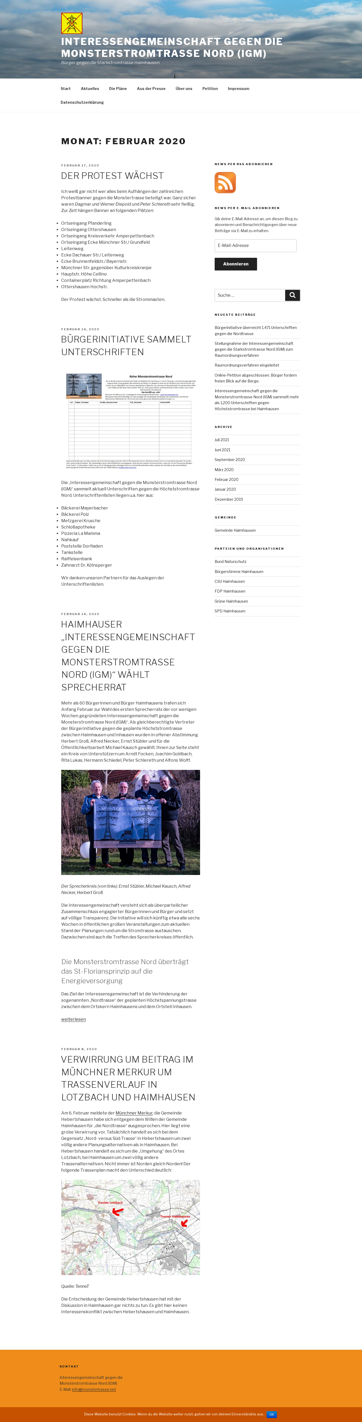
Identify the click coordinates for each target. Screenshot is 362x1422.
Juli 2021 (222, 439)
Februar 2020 (227, 479)
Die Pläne (118, 88)
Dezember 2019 (229, 499)
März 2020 (224, 469)
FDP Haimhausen (230, 591)
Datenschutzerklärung (82, 102)
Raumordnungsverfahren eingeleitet (247, 365)
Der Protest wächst (112, 175)
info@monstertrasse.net (94, 1389)
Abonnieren (236, 264)
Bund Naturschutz (230, 561)
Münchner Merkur (134, 1113)
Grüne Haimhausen (231, 601)
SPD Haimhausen (230, 611)
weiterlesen (73, 1019)
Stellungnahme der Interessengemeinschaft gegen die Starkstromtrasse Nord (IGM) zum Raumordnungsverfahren (254, 349)
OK (272, 1414)
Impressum (238, 88)
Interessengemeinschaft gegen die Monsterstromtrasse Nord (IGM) (172, 47)
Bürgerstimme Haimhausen (239, 571)
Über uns (184, 88)
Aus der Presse (151, 88)
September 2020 (230, 459)
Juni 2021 (222, 450)
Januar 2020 (225, 489)
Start (66, 88)
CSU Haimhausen (230, 581)
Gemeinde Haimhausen (235, 530)
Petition (210, 88)
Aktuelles (90, 88)
